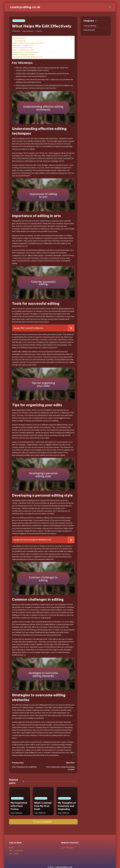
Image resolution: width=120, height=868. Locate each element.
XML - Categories (16, 851)
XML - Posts (14, 854)
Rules (11, 848)
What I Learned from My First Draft (42, 806)
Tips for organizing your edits (23, 50)
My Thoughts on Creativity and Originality (67, 806)
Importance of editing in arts (23, 45)
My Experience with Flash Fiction (19, 806)
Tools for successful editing (23, 48)
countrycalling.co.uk (25, 7)
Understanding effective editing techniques (28, 43)
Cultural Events (89, 30)
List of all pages (67, 848)
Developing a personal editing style (25, 52)
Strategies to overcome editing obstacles (28, 57)
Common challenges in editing (23, 54)
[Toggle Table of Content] (71, 38)
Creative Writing (18, 20)
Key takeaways (20, 41)
